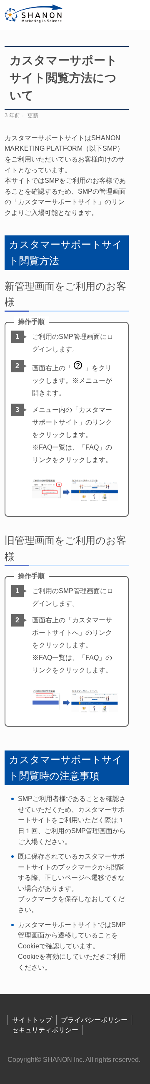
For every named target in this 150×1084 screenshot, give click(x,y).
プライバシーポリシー (94, 1019)
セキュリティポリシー (45, 1029)
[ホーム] (34, 15)
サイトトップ (32, 1019)
